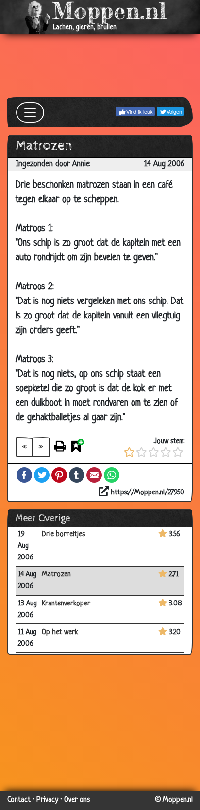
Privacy (47, 800)
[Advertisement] (100, 66)
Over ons (77, 800)
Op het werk (60, 632)
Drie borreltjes (63, 534)
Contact (19, 800)
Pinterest (59, 475)
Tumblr (76, 475)
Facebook (24, 475)
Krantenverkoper (66, 604)
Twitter (42, 475)
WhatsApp (111, 475)
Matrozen (56, 575)
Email (94, 475)
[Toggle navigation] (30, 112)
